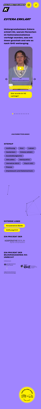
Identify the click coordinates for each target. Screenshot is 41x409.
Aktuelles (10, 160)
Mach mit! (28, 163)
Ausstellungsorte (14, 156)
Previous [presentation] (6, 79)
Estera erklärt (26, 152)
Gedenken (10, 152)
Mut (22, 148)
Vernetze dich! (12, 163)
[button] (13, 114)
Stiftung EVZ (12, 230)
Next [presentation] (34, 79)
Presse (9, 167)
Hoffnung (10, 148)
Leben (31, 148)
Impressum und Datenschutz (19, 171)
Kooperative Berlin (14, 226)
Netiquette (24, 160)
